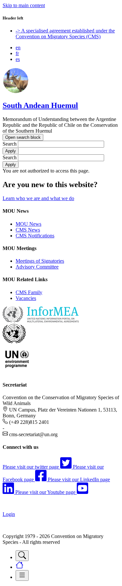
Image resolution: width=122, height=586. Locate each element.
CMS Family (29, 292)
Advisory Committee (37, 266)
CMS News (28, 230)
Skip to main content (24, 5)
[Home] (16, 91)
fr (17, 53)
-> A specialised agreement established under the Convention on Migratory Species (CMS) (65, 33)
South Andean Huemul (40, 105)
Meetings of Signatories (40, 261)
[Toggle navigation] (22, 555)
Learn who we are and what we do (38, 198)
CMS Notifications (35, 235)
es (18, 59)
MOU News (28, 224)
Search (10, 144)
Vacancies (26, 298)
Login (9, 514)
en (18, 47)
